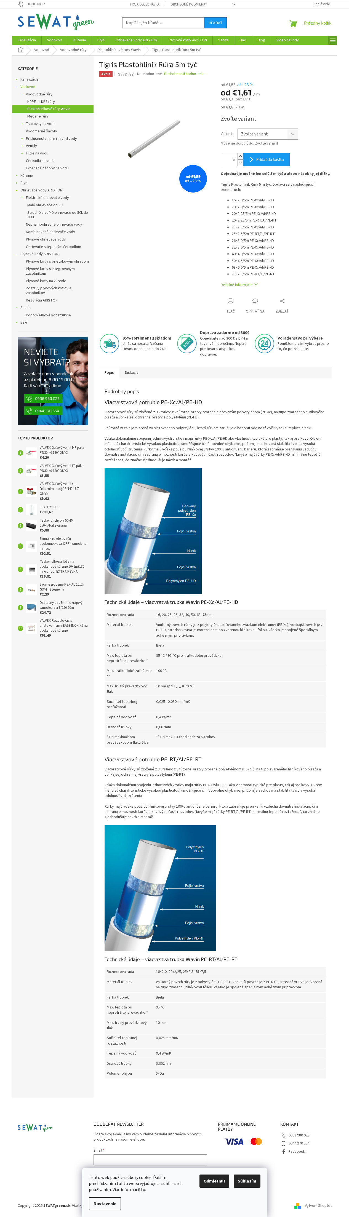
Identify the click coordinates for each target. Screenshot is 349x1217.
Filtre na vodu (37, 153)
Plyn (23, 183)
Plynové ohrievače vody (46, 239)
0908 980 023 (299, 1135)
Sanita (25, 308)
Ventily (31, 146)
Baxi (23, 322)
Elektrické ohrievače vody (47, 198)
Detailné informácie (237, 285)
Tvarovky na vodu (40, 124)
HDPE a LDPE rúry (41, 102)
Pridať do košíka (270, 159)
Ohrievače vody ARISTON (41, 190)
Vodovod (27, 87)
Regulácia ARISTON (42, 300)
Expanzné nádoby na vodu (47, 168)
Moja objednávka (144, 4)
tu (143, 1190)
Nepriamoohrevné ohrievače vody (54, 224)
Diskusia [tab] (131, 372)
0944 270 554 (299, 1143)
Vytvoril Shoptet (318, 1205)
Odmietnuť (214, 1181)
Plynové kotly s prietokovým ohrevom (57, 261)
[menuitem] (26, 40)
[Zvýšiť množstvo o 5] (240, 156)
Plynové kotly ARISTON (39, 254)
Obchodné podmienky (188, 4)
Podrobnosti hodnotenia (184, 74)
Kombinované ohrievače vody (50, 232)
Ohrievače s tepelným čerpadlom (53, 247)
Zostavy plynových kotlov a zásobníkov (48, 290)
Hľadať (215, 22)
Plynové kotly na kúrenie (46, 281)
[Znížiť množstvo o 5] (240, 162)
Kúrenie (26, 175)
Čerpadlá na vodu (40, 161)
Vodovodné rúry (39, 94)
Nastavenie (105, 1204)
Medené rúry (37, 116)
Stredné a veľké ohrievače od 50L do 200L (57, 215)
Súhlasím (247, 1181)
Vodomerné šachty (41, 131)
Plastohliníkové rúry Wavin (48, 109)
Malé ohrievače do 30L (45, 205)
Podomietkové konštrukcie (48, 315)
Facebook (297, 1151)
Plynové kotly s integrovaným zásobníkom (50, 271)
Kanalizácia (29, 79)
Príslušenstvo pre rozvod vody (51, 139)
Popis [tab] (109, 372)
